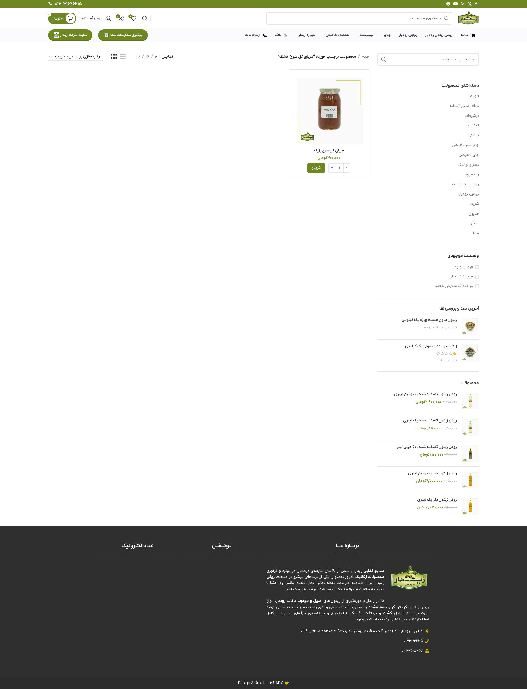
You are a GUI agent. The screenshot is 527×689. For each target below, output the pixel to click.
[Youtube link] (455, 4)
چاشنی (473, 135)
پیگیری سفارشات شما (126, 35)
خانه (365, 56)
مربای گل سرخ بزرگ (329, 150)
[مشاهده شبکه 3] (123, 57)
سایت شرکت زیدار (73, 35)
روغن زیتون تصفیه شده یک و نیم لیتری (425, 394)
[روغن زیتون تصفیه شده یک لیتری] (470, 427)
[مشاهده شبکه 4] (114, 57)
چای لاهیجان (469, 155)
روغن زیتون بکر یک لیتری (437, 499)
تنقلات (473, 125)
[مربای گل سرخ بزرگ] (329, 109)
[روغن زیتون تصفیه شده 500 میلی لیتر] (470, 453)
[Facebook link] (476, 4)
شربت (474, 203)
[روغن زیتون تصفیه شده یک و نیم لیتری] (470, 400)
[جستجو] (144, 18)
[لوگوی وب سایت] (468, 18)
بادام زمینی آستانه (464, 106)
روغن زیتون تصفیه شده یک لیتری (430, 420)
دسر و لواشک (468, 164)
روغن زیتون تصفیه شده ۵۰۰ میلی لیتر (427, 447)
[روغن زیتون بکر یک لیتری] (470, 506)
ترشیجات (472, 115)
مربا (476, 233)
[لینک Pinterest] (448, 4)
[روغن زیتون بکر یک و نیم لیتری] (470, 480)
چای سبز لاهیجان (465, 145)
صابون (473, 213)
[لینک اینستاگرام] (462, 4)
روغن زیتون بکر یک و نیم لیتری (432, 473)
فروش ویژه (464, 267)
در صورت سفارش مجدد (454, 286)
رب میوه (472, 174)
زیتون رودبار (469, 194)
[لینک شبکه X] (469, 4)
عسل (475, 223)
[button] (316, 168)
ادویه (474, 96)
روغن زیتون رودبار (464, 184)
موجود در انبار (461, 276)
